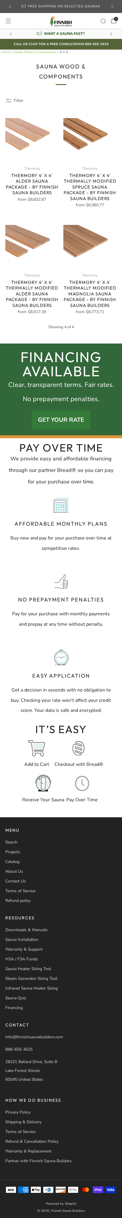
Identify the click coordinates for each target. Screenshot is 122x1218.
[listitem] (61, 6)
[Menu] (8, 21)
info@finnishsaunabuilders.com (34, 1037)
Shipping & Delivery (23, 1122)
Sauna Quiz (15, 998)
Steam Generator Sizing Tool (31, 978)
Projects (12, 852)
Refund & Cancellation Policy (32, 1141)
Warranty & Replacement (28, 1151)
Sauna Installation (21, 939)
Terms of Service (20, 891)
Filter (18, 100)
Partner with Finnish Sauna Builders (38, 1161)
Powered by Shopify (61, 1203)
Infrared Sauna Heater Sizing (31, 988)
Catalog (12, 861)
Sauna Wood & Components (35, 52)
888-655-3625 (19, 1049)
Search (11, 842)
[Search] (103, 21)
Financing (14, 1008)
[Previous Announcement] (9, 6)
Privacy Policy (17, 1112)
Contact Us (15, 881)
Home (5, 52)
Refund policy (17, 900)
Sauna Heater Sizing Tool (28, 969)
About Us (14, 871)
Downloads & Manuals (26, 930)
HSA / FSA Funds (21, 959)
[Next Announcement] (112, 6)
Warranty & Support (24, 949)
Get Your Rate (61, 420)
